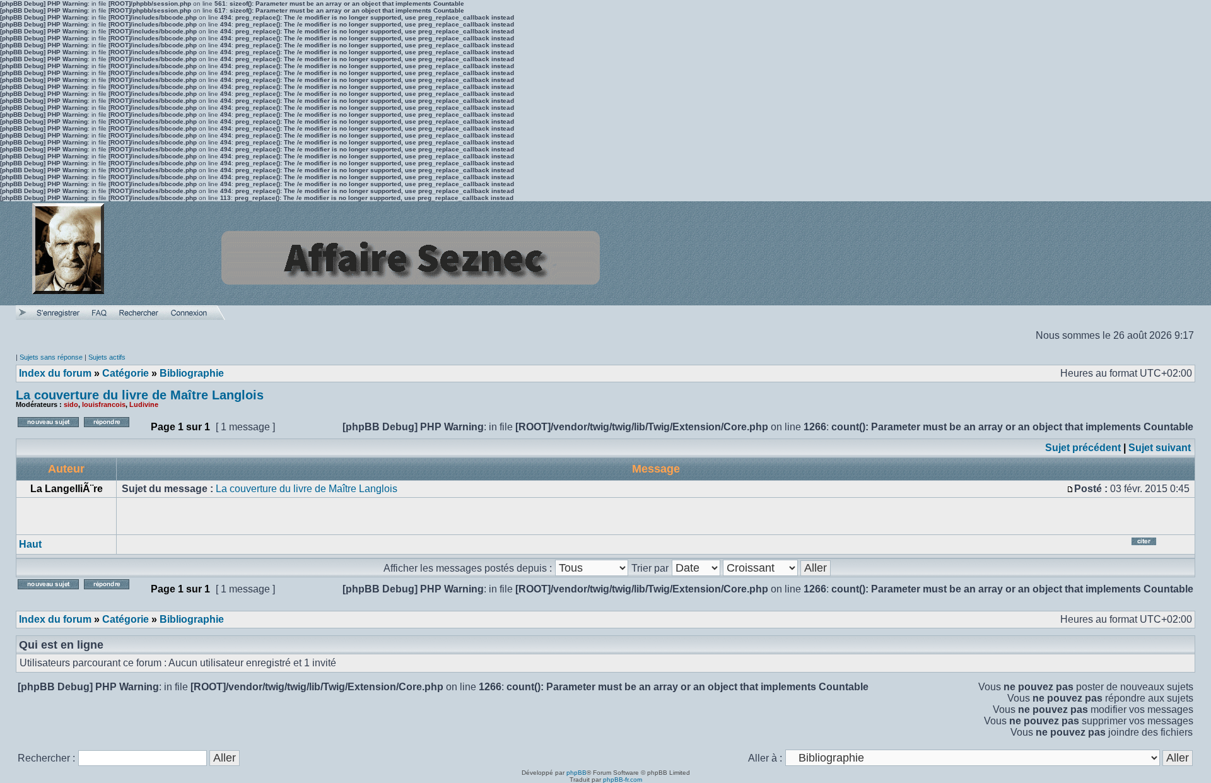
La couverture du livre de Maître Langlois (140, 395)
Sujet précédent (1083, 447)
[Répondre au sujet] (114, 430)
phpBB (576, 772)
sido (71, 404)
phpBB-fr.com (622, 779)
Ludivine (143, 404)
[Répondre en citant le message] (1159, 546)
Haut (30, 544)
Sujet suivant (1159, 447)
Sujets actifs (107, 357)
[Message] (1070, 488)
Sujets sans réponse (51, 357)
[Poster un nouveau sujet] (48, 430)
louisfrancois (104, 404)
